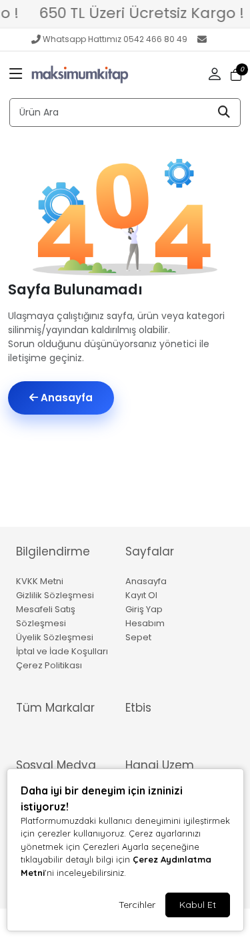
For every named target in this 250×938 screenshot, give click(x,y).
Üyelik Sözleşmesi (54, 637)
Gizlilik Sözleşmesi (55, 595)
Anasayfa (65, 398)
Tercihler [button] (137, 905)
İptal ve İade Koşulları (62, 651)
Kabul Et (197, 905)
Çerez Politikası (49, 665)
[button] (16, 75)
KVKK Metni (39, 581)
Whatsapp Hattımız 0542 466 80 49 (115, 39)
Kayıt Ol (141, 595)
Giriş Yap (144, 609)
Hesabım (145, 623)
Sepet (138, 637)
